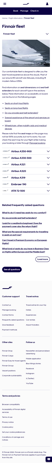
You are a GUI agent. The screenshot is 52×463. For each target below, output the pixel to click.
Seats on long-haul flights (16, 108)
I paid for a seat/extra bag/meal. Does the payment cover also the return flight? (22, 225)
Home (4, 18)
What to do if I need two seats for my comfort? (24, 213)
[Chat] (49, 459)
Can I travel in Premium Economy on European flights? (24, 242)
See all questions (12, 269)
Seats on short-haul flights (17, 103)
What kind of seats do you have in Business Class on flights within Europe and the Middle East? (25, 250)
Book (15, 11)
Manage (24, 11)
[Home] (26, 4)
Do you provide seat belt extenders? (21, 113)
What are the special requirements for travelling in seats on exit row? (25, 233)
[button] (4, 3)
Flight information (15, 18)
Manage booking (37, 143)
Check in (34, 11)
